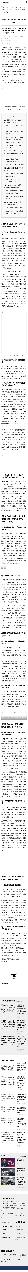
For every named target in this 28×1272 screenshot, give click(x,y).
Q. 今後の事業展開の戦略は (14, 208)
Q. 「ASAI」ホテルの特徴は (15, 165)
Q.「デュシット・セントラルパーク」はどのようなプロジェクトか (14, 145)
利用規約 (11, 1213)
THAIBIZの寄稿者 (13, 1254)
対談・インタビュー (13, 36)
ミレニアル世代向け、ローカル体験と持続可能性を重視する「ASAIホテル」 (14, 153)
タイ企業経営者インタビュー (12, 41)
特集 (20, 36)
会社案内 (3, 1254)
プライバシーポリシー (20, 1213)
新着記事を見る (21, 1063)
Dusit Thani (21, 355)
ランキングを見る (21, 1156)
